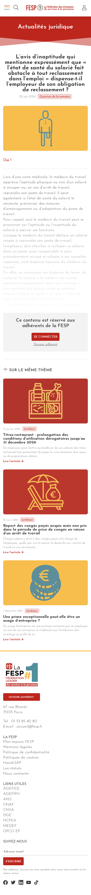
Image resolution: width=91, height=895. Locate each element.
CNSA (8, 810)
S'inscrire (13, 861)
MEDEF (10, 826)
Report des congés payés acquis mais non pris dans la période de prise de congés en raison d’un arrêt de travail (45, 529)
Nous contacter (16, 774)
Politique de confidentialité (26, 752)
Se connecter (45, 336)
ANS (7, 799)
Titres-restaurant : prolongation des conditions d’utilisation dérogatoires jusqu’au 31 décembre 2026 (44, 439)
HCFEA (9, 820)
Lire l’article (11, 461)
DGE (7, 815)
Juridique (29, 429)
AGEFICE (11, 789)
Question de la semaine (55, 96)
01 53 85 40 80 (24, 721)
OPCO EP (11, 831)
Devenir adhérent (46, 344)
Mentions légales (17, 747)
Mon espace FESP (18, 742)
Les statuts (12, 768)
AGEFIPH (11, 794)
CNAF (8, 805)
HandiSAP (12, 763)
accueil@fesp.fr (30, 727)
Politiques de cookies (21, 758)
